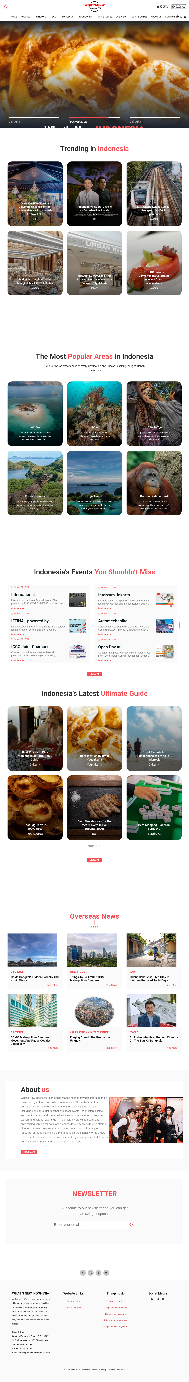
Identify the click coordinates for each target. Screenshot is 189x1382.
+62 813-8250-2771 (25, 1348)
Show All (94, 674)
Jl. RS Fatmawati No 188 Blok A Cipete (30, 1340)
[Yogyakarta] (94, 117)
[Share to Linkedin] (98, 1273)
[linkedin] (185, 16)
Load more (16, 596)
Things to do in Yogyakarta (115, 1326)
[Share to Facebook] (83, 1273)
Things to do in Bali (115, 1301)
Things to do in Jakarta (115, 1314)
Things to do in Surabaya (115, 1320)
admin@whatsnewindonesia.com (34, 1352)
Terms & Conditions (73, 1307)
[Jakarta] (34, 117)
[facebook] (177, 16)
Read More (52, 985)
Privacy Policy (73, 1301)
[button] (179, 618)
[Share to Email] (106, 1273)
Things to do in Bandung (115, 1307)
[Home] (94, 6)
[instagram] (181, 16)
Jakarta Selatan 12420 (22, 1344)
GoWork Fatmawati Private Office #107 (30, 1336)
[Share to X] (91, 1273)
